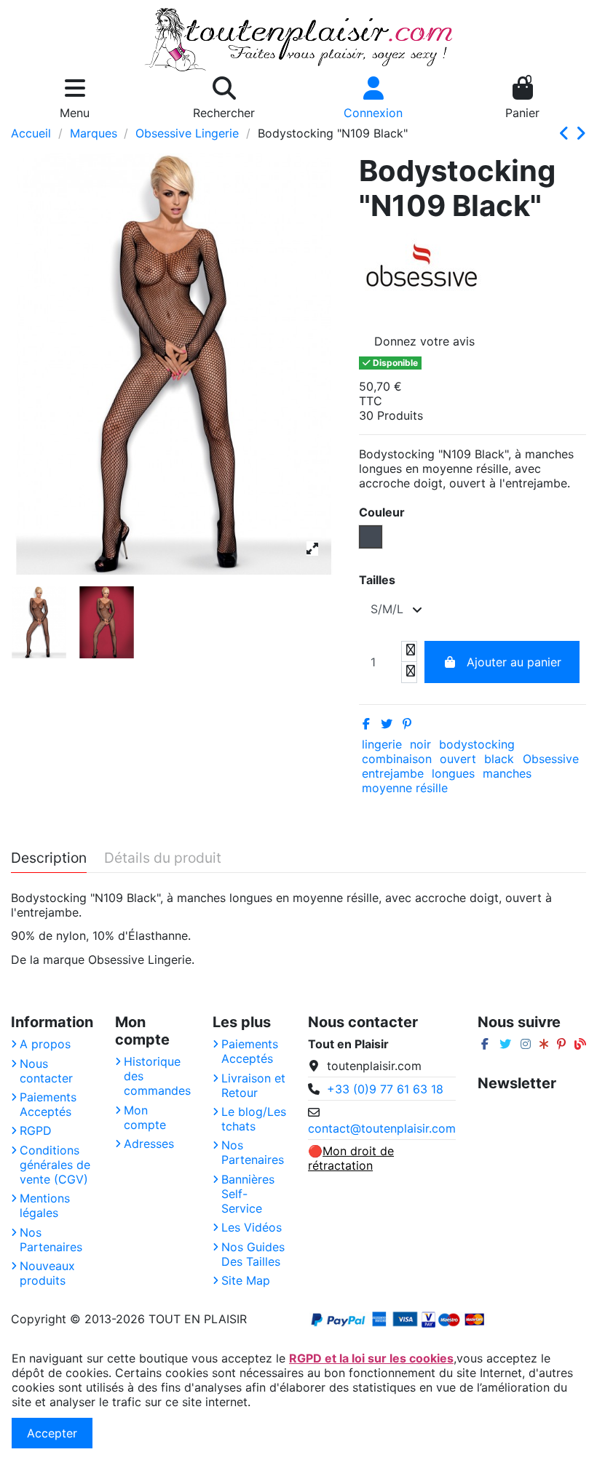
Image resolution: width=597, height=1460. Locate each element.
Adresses (149, 1143)
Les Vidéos (251, 1227)
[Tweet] (386, 724)
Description (49, 858)
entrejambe (393, 773)
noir (420, 744)
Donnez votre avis (424, 341)
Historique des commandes (157, 1076)
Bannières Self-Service (247, 1194)
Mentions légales (45, 1205)
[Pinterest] (407, 724)
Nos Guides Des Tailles (253, 1254)
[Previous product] (567, 133)
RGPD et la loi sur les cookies (371, 1358)
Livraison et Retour (253, 1085)
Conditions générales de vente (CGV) (55, 1164)
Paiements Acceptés (48, 1104)
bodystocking (477, 744)
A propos (45, 1044)
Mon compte (145, 1117)
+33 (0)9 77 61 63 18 (385, 1089)
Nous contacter (46, 1070)
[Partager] (366, 724)
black (499, 758)
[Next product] (580, 133)
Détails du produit (162, 858)
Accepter (52, 1433)
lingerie (382, 744)
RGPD (36, 1130)
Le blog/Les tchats (253, 1118)
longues (453, 773)
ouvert (458, 758)
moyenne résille (405, 788)
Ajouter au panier (514, 662)
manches (507, 773)
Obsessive (551, 758)
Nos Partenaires (51, 1239)
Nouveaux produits (47, 1273)
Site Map (245, 1280)
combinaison (397, 758)
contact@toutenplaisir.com (382, 1128)
